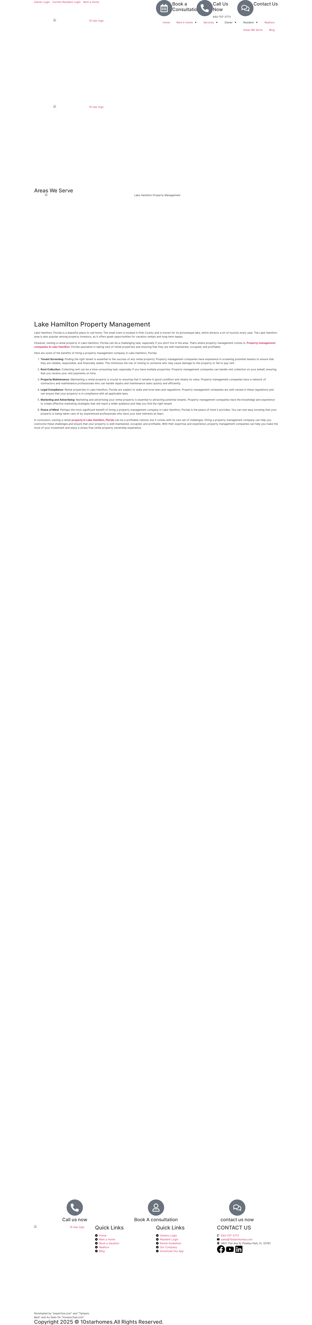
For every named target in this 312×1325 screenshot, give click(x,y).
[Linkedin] (239, 1249)
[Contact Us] (245, 8)
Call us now (74, 1219)
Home (166, 22)
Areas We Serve (253, 29)
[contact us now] (237, 1207)
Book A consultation (156, 1219)
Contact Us (266, 4)
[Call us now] (75, 1207)
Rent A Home (184, 22)
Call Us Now (220, 6)
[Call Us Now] (205, 8)
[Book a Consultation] (164, 8)
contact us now (237, 1219)
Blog (272, 29)
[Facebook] (221, 1249)
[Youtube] (230, 1249)
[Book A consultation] (156, 1207)
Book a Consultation (186, 6)
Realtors (270, 22)
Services (208, 22)
